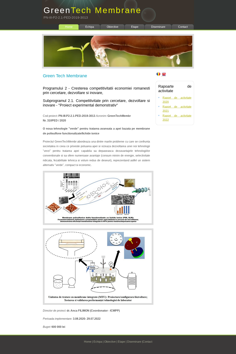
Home (69, 26)
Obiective (112, 26)
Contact (183, 26)
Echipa (89, 26)
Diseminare (158, 26)
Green (92, 10)
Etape (134, 26)
